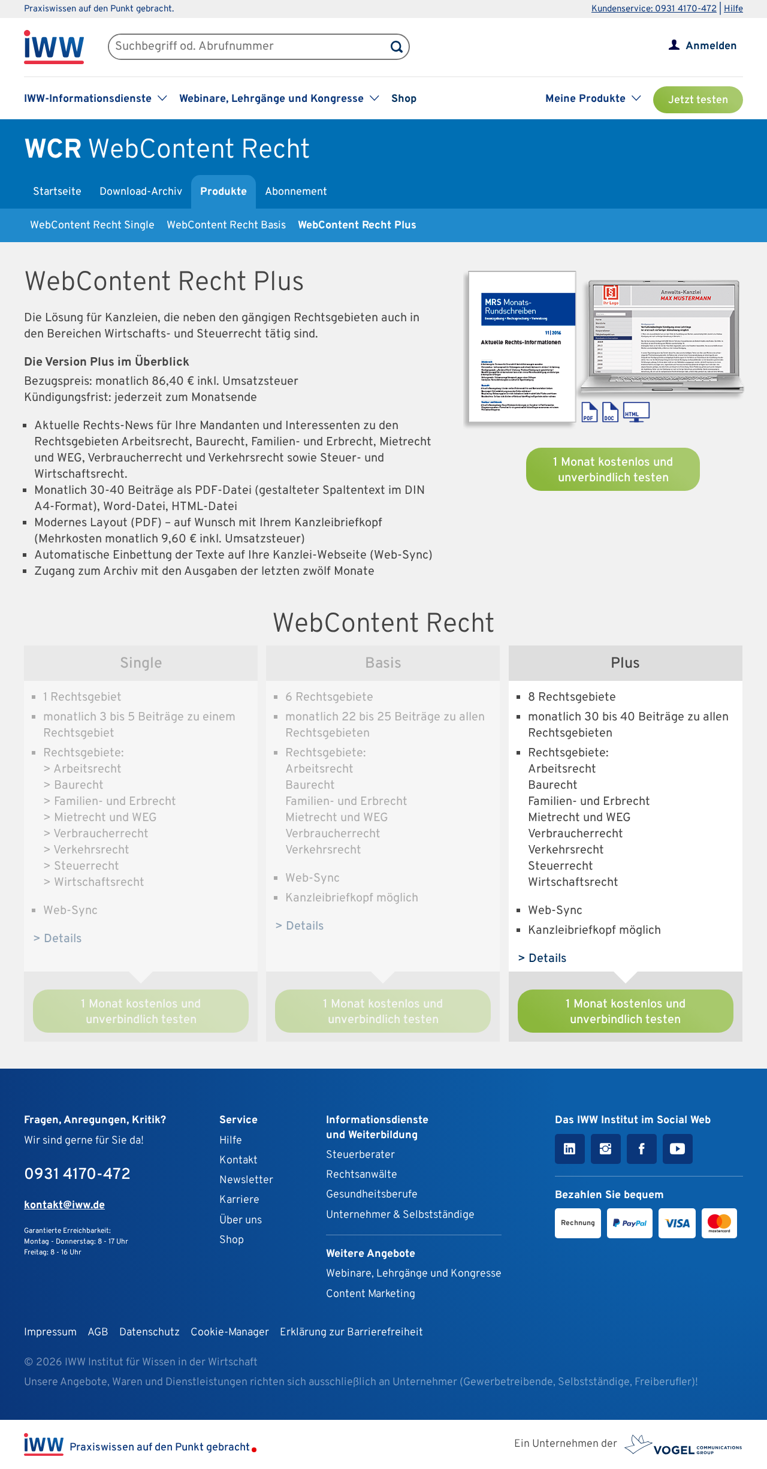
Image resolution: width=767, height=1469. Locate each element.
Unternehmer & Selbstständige (400, 1215)
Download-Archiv (140, 192)
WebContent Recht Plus (357, 226)
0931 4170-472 (77, 1175)
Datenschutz (149, 1333)
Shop (403, 99)
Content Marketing (370, 1294)
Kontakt (238, 1161)
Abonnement (296, 192)
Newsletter (246, 1180)
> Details (57, 939)
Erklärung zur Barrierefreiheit (351, 1333)
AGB (97, 1333)
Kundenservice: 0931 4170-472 (654, 9)
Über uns (240, 1220)
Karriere (239, 1200)
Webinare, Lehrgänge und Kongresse (414, 1274)
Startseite (57, 192)
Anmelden (711, 46)
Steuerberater (360, 1155)
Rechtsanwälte (361, 1175)
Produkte (223, 192)
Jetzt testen (698, 100)
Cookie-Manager (230, 1333)
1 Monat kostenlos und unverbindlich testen (613, 470)
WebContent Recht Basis (226, 226)
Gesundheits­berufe (372, 1195)
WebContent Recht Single (92, 226)
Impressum (50, 1333)
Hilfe (733, 9)
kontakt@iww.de (64, 1205)
